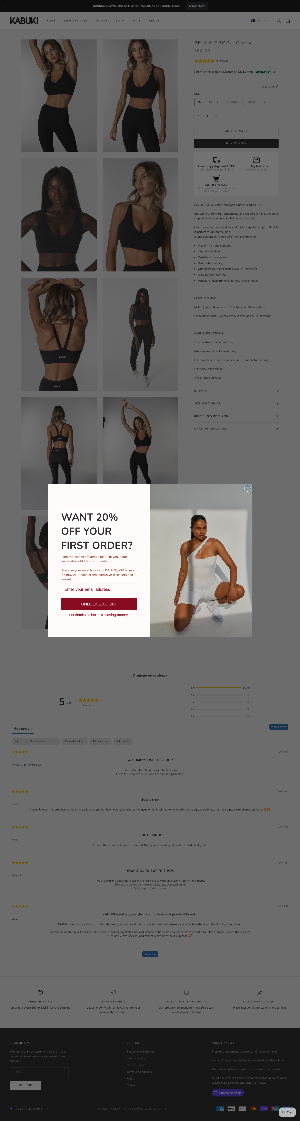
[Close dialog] (247, 488)
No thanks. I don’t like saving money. (99, 614)
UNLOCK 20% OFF (99, 604)
